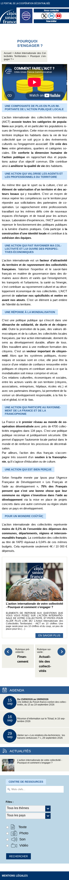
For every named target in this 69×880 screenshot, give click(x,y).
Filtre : (9, 801)
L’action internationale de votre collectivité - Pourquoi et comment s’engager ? (39, 761)
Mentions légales (15, 875)
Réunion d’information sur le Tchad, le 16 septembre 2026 (36, 718)
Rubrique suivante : (44, 660)
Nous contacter (51, 10)
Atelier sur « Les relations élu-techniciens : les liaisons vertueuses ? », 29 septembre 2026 (36, 735)
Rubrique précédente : (22, 655)
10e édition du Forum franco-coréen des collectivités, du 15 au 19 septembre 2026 (37, 702)
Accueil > (9, 53)
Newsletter (51, 21)
